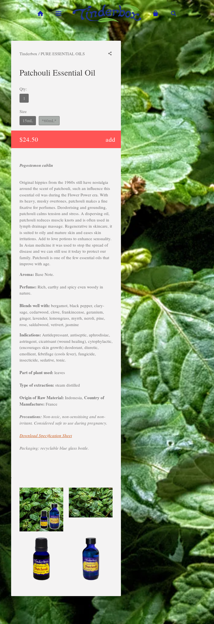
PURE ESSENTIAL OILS (63, 53)
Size (23, 111)
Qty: (23, 88)
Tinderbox (28, 53)
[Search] (173, 13)
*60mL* (49, 120)
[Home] (40, 13)
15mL (28, 120)
